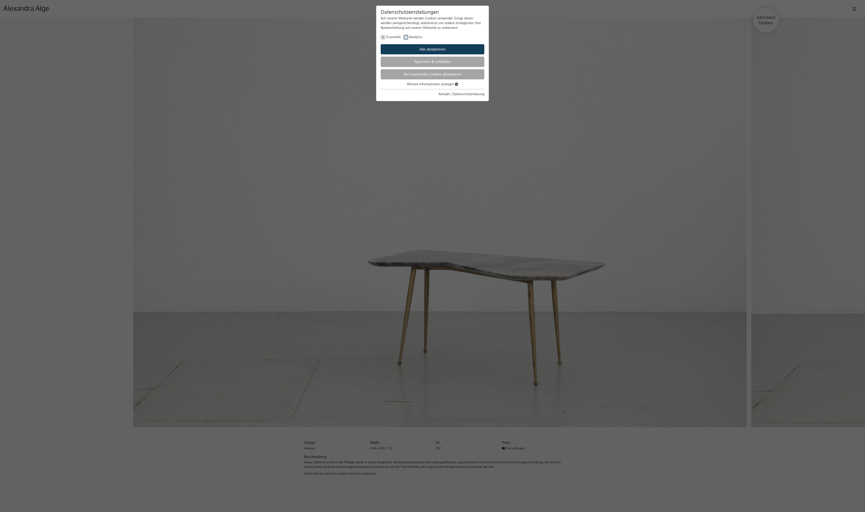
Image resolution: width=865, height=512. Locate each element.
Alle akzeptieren (432, 49)
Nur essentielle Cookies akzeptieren (433, 74)
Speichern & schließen (432, 61)
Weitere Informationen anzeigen (431, 84)
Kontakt (444, 94)
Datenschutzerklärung (468, 94)
